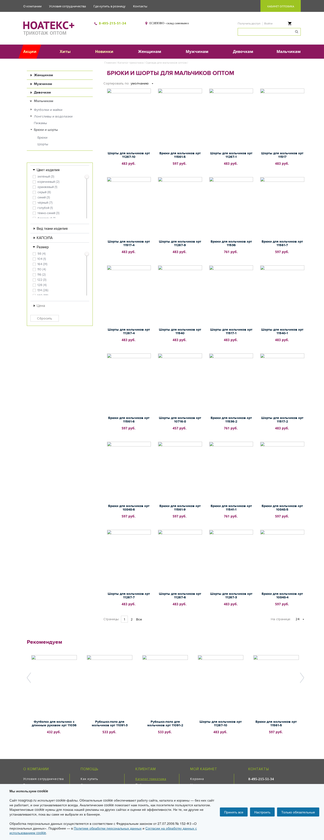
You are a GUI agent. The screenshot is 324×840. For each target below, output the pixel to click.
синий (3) (43, 197)
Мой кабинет (203, 769)
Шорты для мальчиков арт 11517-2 (282, 420)
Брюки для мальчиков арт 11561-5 (180, 155)
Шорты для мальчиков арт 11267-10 (129, 155)
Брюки (42, 138)
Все (139, 619)
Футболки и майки (48, 110)
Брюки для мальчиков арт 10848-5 (282, 508)
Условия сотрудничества (67, 6)
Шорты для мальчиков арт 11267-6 (180, 596)
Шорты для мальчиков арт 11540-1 (282, 331)
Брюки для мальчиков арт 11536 (231, 243)
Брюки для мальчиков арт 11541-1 (231, 508)
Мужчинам (43, 84)
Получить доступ (249, 23)
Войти (268, 23)
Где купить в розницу (109, 6)
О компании (32, 6)
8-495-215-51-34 (112, 23)
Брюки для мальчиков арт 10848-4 (282, 596)
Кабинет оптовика (280, 6)
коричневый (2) (48, 182)
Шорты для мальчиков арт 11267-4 (129, 331)
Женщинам (43, 75)
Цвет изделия (48, 170)
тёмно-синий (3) (48, 213)
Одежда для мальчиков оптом (166, 63)
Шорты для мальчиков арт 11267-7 (129, 596)
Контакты (140, 6)
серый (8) (44, 192)
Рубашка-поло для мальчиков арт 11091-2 (165, 723)
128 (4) (41, 285)
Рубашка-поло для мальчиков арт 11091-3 (110, 723)
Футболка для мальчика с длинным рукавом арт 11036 (54, 723)
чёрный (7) (44, 203)
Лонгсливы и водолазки (53, 116)
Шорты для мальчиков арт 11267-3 (231, 596)
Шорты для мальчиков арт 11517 (282, 155)
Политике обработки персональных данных (108, 828)
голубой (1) (45, 208)
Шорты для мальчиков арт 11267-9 (180, 243)
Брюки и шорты (46, 130)
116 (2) (41, 275)
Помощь (89, 769)
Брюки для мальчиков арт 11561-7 (282, 243)
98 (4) (41, 254)
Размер (43, 247)
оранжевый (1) (47, 187)
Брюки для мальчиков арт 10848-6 (128, 508)
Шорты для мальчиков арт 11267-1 (231, 155)
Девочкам (42, 92)
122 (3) (41, 280)
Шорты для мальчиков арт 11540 (180, 331)
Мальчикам (43, 101)
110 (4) (41, 269)
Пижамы (40, 123)
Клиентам (145, 769)
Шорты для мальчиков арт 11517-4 (129, 243)
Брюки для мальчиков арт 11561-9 (180, 508)
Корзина (197, 779)
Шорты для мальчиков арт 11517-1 (231, 331)
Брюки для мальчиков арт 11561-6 (128, 420)
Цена (41, 306)
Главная (110, 63)
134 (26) (42, 290)
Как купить (89, 779)
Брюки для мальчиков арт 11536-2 (231, 420)
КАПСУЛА (45, 238)
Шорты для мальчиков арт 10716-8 (180, 420)
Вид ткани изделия (52, 228)
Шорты (42, 144)
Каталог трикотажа (130, 63)
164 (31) (42, 264)
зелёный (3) (45, 176)
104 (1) (41, 259)
